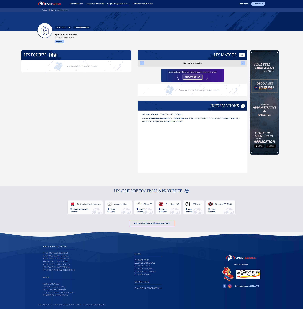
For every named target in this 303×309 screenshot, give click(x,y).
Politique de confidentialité (94, 305)
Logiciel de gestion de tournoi (58, 292)
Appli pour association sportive (59, 270)
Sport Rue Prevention (59, 10)
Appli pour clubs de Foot (55, 253)
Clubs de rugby (142, 266)
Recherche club (51, 284)
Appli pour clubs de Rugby (56, 258)
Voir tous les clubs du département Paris (151, 223)
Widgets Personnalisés (54, 289)
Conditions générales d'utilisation (67, 305)
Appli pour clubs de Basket (56, 256)
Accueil (44, 10)
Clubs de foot (142, 260)
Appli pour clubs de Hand (55, 261)
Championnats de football (148, 288)
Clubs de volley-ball (145, 271)
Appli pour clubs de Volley (56, 264)
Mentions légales (45, 305)
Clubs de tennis (142, 274)
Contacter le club (82, 28)
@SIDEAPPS (253, 286)
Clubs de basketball (145, 263)
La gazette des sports (54, 286)
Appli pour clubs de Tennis (56, 267)
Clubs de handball (144, 268)
